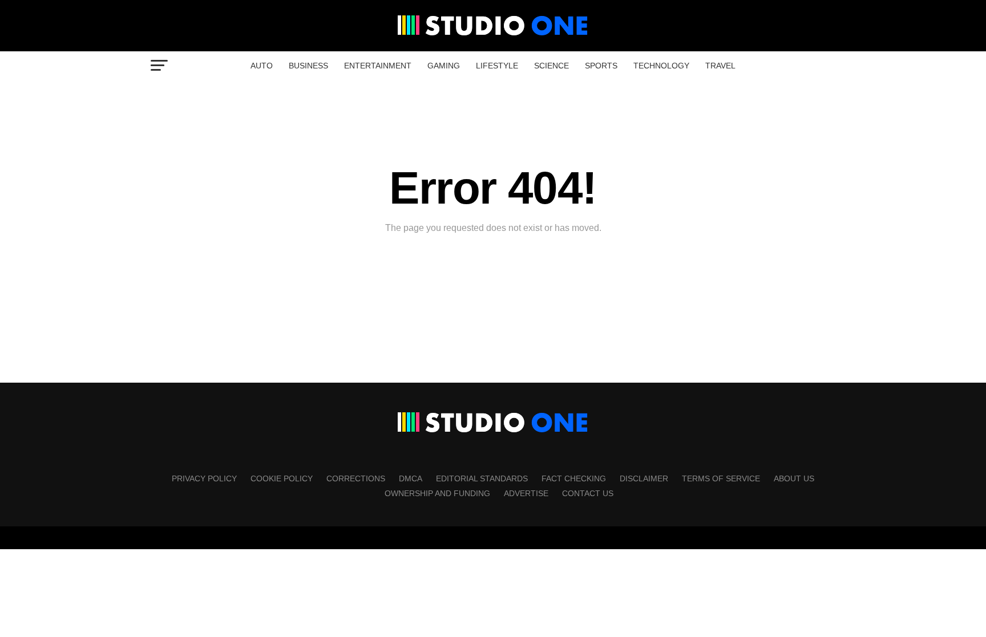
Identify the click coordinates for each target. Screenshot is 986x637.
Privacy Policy (204, 478)
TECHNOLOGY (661, 65)
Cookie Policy (281, 478)
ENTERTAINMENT (377, 65)
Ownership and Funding (437, 493)
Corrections (355, 478)
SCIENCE (551, 65)
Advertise (526, 493)
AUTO (261, 65)
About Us (794, 478)
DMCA (410, 478)
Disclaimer (644, 478)
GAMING (443, 65)
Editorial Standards (482, 478)
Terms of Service (721, 478)
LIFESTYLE (497, 65)
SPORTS (601, 65)
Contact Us (587, 493)
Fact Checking (574, 478)
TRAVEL (720, 65)
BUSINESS (308, 65)
